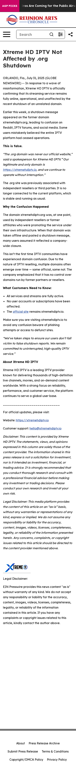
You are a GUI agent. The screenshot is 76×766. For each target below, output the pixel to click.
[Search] (51, 34)
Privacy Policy (57, 759)
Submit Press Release (23, 751)
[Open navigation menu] (6, 34)
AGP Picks (9, 6)
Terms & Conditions (55, 751)
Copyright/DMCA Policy (26, 759)
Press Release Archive (44, 743)
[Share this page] (70, 34)
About (20, 743)
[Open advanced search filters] (60, 34)
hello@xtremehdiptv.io (45, 428)
